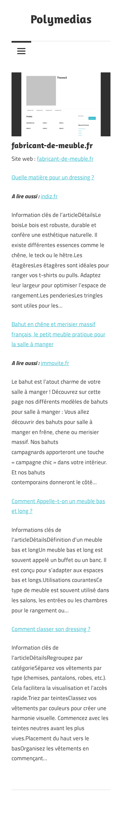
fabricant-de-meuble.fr (65, 158)
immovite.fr (55, 363)
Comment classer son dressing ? (51, 629)
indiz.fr (49, 196)
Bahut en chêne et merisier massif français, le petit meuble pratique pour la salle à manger (58, 334)
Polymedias (61, 18)
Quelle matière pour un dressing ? (53, 177)
